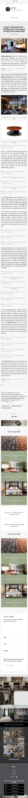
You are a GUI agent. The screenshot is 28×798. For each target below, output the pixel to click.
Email (5, 644)
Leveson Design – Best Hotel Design (14, 476)
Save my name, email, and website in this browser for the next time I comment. (14, 660)
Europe (18, 25)
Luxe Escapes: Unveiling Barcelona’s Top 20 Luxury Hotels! (14, 455)
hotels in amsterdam (6, 408)
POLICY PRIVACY (19, 3)
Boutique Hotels (12, 25)
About (14, 770)
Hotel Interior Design (18, 453)
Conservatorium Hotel (16, 405)
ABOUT (7, 3)
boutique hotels (5, 405)
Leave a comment (14, 413)
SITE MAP (12, 3)
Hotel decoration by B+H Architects (14, 500)
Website (6, 650)
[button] (27, 744)
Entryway (14, 498)
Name (5, 637)
